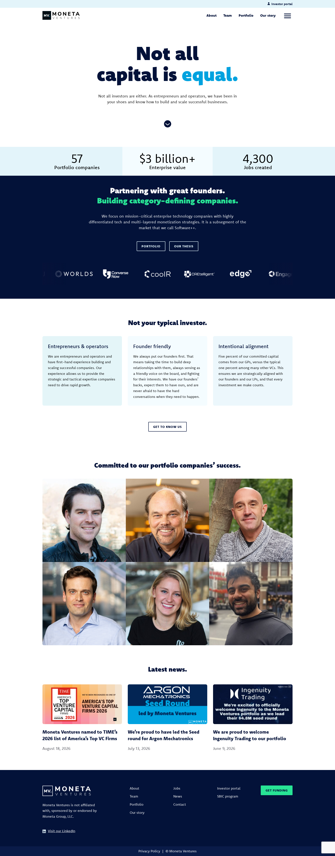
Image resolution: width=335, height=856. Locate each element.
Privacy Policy (149, 851)
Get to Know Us (167, 427)
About (211, 15)
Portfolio (246, 15)
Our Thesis (183, 246)
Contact (179, 804)
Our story (268, 15)
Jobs (176, 788)
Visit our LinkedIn (61, 831)
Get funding (277, 790)
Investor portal (228, 788)
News (177, 796)
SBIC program (227, 796)
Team (227, 15)
